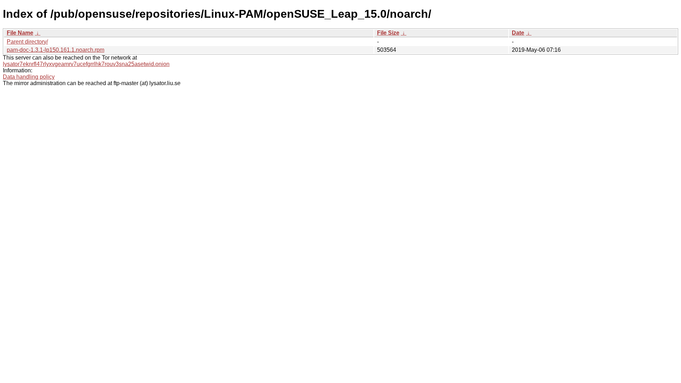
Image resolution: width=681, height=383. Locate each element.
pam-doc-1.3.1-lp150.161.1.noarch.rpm (55, 50)
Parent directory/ (27, 42)
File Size (388, 33)
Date (518, 33)
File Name (20, 33)
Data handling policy (29, 77)
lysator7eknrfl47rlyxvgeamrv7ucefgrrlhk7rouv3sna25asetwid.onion (86, 64)
